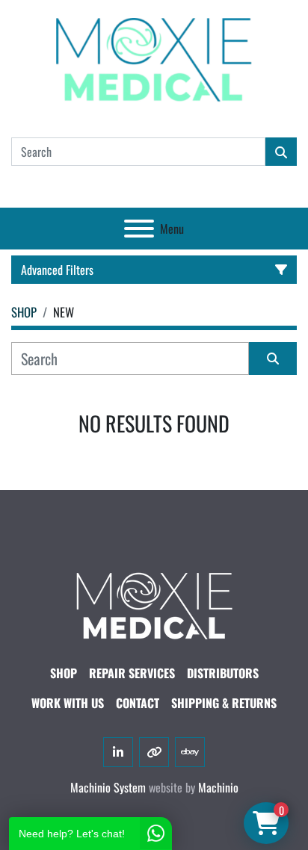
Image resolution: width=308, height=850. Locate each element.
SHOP (63, 673)
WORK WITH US (67, 703)
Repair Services (132, 673)
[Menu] (139, 229)
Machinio (218, 787)
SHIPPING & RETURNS (224, 703)
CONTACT (137, 703)
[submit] (281, 151)
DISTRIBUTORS (223, 673)
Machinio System (108, 787)
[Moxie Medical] (154, 603)
